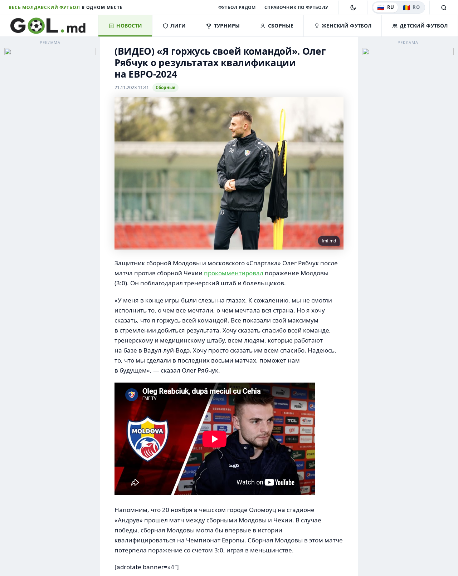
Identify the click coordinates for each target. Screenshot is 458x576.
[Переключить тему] (352, 7)
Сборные (165, 87)
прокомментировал (233, 273)
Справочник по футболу (296, 7)
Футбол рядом (237, 7)
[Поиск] (443, 7)
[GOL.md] (53, 25)
